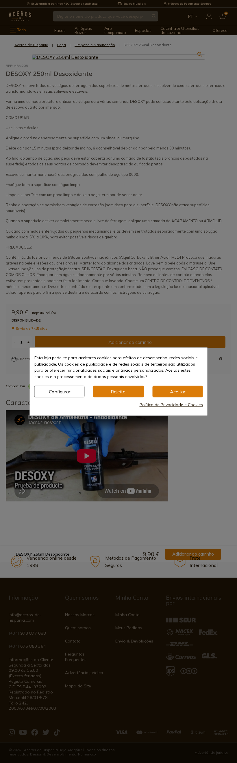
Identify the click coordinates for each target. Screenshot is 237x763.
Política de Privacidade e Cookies (171, 404)
